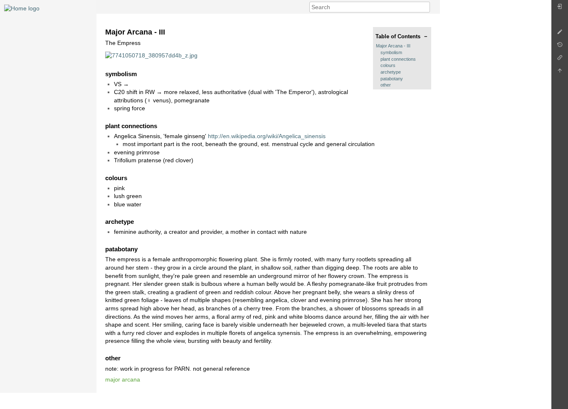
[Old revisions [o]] (559, 46)
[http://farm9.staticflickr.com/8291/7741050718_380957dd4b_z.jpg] (151, 55)
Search (426, 7)
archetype (390, 71)
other (385, 84)
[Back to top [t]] (559, 72)
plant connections (398, 59)
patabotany (391, 78)
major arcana (122, 379)
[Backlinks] (559, 59)
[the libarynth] (22, 8)
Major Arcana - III (393, 45)
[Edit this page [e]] (559, 33)
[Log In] (559, 8)
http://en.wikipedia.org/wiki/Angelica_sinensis (267, 136)
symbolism (391, 52)
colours (387, 65)
